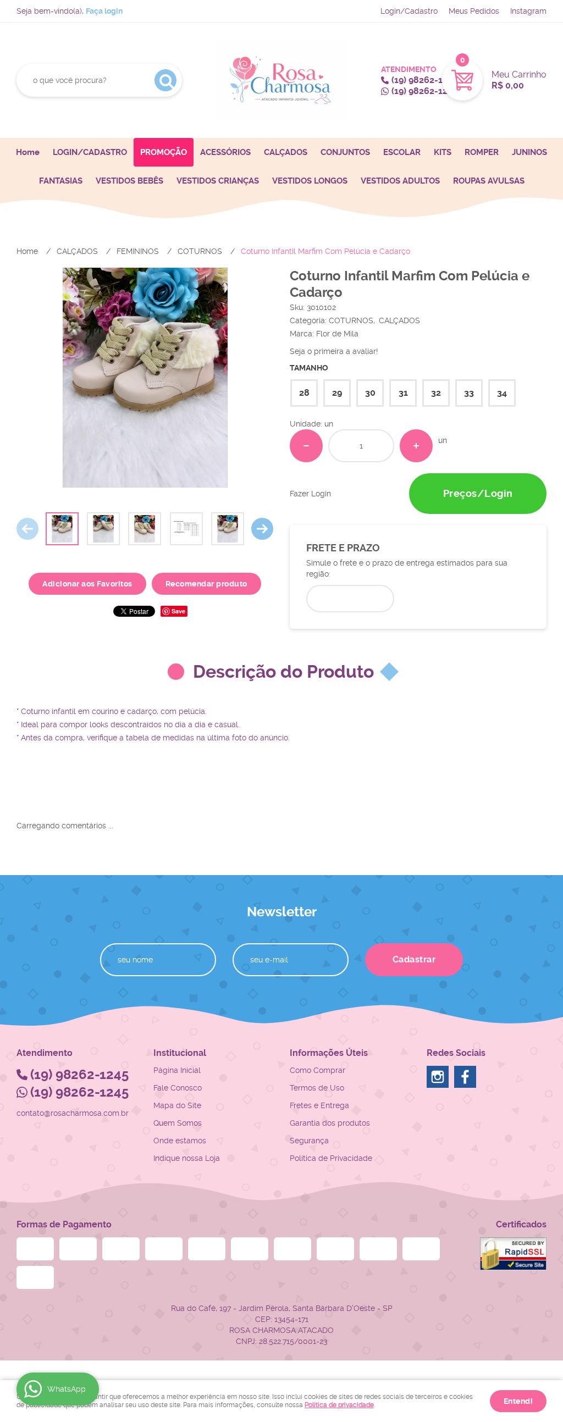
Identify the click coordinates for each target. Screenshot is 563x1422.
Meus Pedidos (474, 11)
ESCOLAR (402, 152)
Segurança (309, 1140)
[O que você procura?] (165, 80)
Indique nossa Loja (186, 1158)
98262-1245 (424, 80)
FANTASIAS (60, 181)
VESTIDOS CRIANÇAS (217, 181)
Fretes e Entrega (319, 1105)
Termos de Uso (317, 1087)
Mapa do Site (177, 1105)
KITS (442, 152)
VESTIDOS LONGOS (309, 181)
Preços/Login (478, 493)
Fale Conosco (177, 1087)
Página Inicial (177, 1070)
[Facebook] (465, 1077)
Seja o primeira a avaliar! (334, 351)
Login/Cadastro (409, 11)
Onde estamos (179, 1140)
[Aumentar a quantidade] (416, 445)
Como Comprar (317, 1070)
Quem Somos (177, 1123)
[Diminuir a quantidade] (306, 445)
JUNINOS (529, 152)
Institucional (179, 1053)
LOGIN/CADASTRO (90, 152)
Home (28, 152)
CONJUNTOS (345, 152)
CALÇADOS (285, 152)
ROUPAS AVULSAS (489, 181)
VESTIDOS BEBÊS (129, 181)
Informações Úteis (329, 1053)
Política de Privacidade (331, 1158)
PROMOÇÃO (163, 152)
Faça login (104, 11)
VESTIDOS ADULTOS (400, 181)
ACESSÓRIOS (225, 152)
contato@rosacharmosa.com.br (72, 1113)
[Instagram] (438, 1077)
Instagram (528, 11)
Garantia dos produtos (330, 1123)
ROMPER (482, 152)
